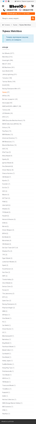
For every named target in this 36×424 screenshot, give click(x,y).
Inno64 (4, 85)
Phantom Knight (7, 308)
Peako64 (5, 392)
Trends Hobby (6, 279)
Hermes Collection (8, 399)
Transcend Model (8, 385)
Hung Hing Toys (7, 368)
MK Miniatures (7, 141)
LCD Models (6, 113)
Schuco (4, 127)
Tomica (4, 110)
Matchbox (5, 57)
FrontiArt (5, 184)
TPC (3, 254)
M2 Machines (6, 67)
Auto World (5, 71)
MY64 (4, 233)
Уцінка (15, 25)
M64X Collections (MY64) (10, 124)
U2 (3, 332)
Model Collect (6, 350)
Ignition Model (6, 163)
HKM (3, 311)
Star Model (5, 318)
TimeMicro (5, 389)
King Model (5, 343)
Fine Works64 (6, 166)
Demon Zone (6, 286)
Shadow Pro (6, 251)
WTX (3, 297)
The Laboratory (7, 293)
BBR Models (6, 134)
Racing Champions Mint (10, 88)
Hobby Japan (6, 360)
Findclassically (7, 371)
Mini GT (4, 64)
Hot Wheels (6, 53)
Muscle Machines (8, 145)
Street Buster (6, 329)
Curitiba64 (5, 353)
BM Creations (6, 406)
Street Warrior (6, 170)
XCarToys (5, 152)
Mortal (4, 226)
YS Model (5, 212)
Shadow (5, 209)
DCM (3, 223)
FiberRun (5, 413)
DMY (3, 276)
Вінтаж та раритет (8, 99)
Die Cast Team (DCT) (9, 247)
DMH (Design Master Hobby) (11, 403)
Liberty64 (5, 205)
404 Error (5, 378)
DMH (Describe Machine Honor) (12, 120)
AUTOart (5, 198)
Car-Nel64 (5, 325)
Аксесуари (5, 103)
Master (4, 194)
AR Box (4, 95)
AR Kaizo (5, 315)
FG (3, 322)
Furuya (4, 290)
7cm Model (5, 375)
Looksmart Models (8, 262)
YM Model (5, 382)
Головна (7, 25)
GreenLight (5, 60)
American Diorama (8, 138)
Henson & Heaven (8, 219)
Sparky (4, 159)
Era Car (4, 187)
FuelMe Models (7, 364)
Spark (4, 265)
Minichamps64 (7, 336)
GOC (3, 191)
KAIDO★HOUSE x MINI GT (10, 106)
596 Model (5, 244)
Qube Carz (5, 300)
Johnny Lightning (7, 74)
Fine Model (5, 357)
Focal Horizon (6, 269)
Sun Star (5, 272)
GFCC (4, 117)
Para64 (4, 216)
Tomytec (5, 78)
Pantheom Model (7, 346)
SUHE (4, 396)
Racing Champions (8, 304)
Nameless (5, 339)
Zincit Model (6, 283)
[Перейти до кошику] (32, 6)
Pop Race (5, 131)
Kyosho (4, 180)
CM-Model (5, 177)
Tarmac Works (7, 81)
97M (3, 410)
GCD (3, 148)
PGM (3, 201)
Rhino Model (6, 156)
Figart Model (6, 258)
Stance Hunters (7, 173)
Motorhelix (5, 240)
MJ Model (5, 237)
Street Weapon (7, 230)
